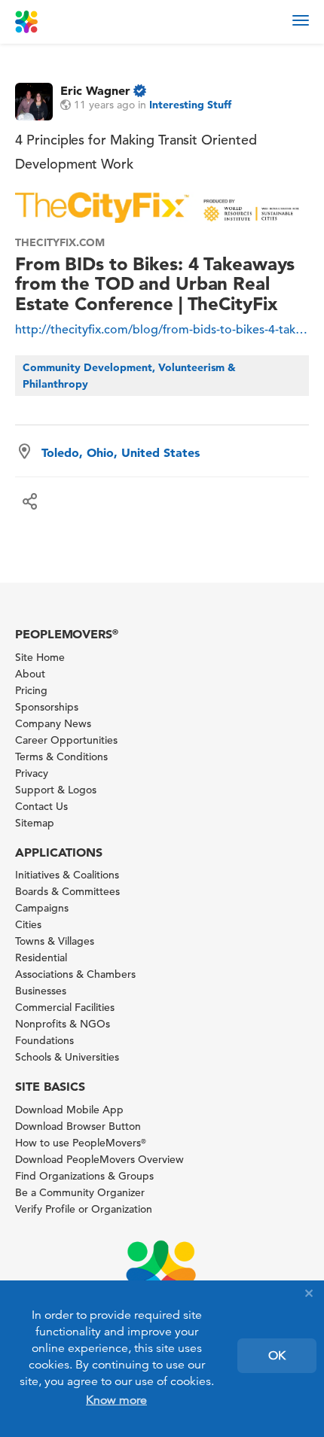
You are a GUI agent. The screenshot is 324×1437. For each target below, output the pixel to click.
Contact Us (41, 806)
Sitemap (34, 823)
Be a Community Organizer (80, 1192)
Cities (28, 924)
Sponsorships (46, 707)
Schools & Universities (67, 1057)
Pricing (31, 690)
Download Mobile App (69, 1109)
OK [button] (277, 1355)
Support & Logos (55, 789)
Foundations (44, 1040)
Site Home (40, 657)
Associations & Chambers (75, 974)
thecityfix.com (60, 242)
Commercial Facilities (65, 1007)
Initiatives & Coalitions (67, 874)
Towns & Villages (54, 941)
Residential (41, 957)
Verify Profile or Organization (83, 1209)
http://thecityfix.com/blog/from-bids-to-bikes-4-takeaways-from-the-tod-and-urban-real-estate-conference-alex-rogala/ (162, 329)
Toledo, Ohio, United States (120, 452)
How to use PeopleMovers (80, 1142)
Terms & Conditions (61, 756)
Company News (53, 723)
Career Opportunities (66, 740)
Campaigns (42, 908)
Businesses (40, 990)
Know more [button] (116, 1400)
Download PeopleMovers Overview (99, 1159)
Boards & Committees (67, 891)
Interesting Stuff (190, 104)
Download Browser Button (78, 1126)
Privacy (31, 773)
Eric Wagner (95, 90)
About (30, 673)
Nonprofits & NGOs (62, 1024)
